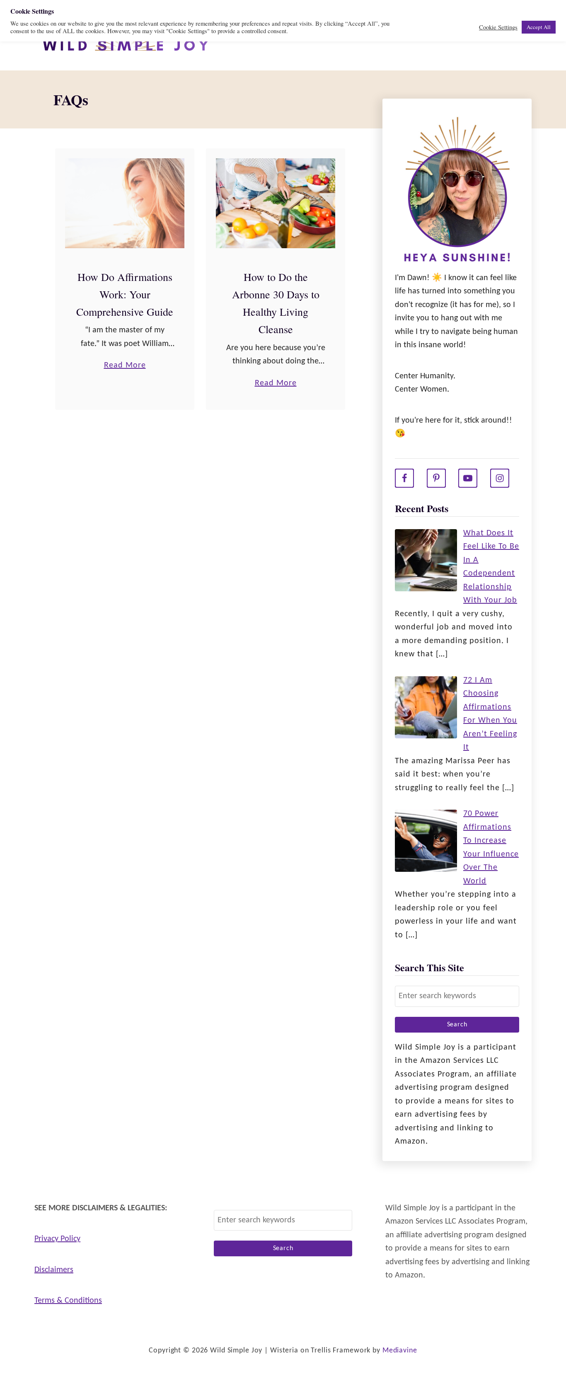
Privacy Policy (57, 1239)
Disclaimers (53, 1270)
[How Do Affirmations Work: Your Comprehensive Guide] (125, 203)
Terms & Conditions (68, 1301)
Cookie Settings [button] (498, 27)
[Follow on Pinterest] (436, 478)
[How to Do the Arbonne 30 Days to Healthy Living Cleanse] (276, 203)
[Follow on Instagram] (499, 478)
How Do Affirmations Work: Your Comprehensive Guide (124, 294)
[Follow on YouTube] (467, 478)
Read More (125, 367)
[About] (457, 191)
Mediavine (399, 1350)
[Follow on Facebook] (404, 478)
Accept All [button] (539, 27)
